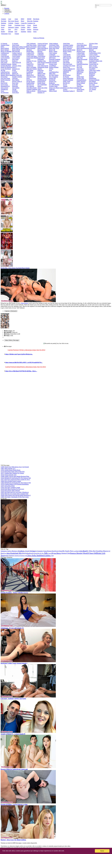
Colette (65, 53)
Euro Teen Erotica (54, 61)
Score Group (4, 84)
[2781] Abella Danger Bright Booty (10, 470)
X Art (90, 91)
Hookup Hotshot (53, 67)
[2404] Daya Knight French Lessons (11, 481)
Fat (34, 23)
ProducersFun (41, 81)
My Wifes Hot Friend (93, 551)
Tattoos (29, 31)
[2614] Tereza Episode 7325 (8, 475)
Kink (50, 70)
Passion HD (52, 78)
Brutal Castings (67, 51)
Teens (34, 31)
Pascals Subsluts (42, 78)
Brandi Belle (30, 51)
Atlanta (63, 553)
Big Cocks (11, 21)
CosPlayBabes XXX (95, 53)
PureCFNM (4, 83)
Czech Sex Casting (94, 56)
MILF (29, 27)
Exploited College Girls (95, 61)
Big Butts (3, 21)
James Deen (80, 69)
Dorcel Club (4, 61)
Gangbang (17, 25)
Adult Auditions (53, 43)
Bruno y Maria (53, 51)
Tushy (39, 89)
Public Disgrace (81, 81)
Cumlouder (52, 54)
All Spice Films (93, 43)
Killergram (40, 70)
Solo (16, 31)
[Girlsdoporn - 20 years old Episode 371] (28, 626)
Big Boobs (36, 19)
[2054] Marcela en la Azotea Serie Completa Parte (14, 493)
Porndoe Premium (68, 80)
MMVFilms (80, 72)
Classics (17, 23)
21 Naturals (4, 43)
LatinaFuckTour (5, 72)
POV (16, 29)
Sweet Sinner (59, 551)
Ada (46, 553)
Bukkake (3, 23)
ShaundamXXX (5, 86)
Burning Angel (81, 51)
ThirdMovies (4, 89)
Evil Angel (66, 61)
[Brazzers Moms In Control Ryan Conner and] (28, 767)
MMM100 (66, 72)
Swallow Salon (53, 86)
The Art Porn (92, 88)
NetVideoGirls (42, 76)
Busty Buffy (92, 51)
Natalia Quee (8, 555)
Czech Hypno (67, 56)
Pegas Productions (68, 78)
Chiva (29, 555)
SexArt (65, 84)
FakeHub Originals (6, 64)
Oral (9, 29)
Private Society (31, 81)
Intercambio (46, 555)
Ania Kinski (10, 553)
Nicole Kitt (19, 555)
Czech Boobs (66, 54)
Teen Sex (24, 555)
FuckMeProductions (82, 64)
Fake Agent (4, 62)
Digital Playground (82, 59)
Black (22, 21)
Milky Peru (52, 73)
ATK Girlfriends (31, 43)
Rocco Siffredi (81, 83)
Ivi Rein (83, 551)
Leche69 (14, 72)
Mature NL (15, 73)
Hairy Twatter (93, 65)
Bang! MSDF (80, 46)
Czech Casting (81, 54)
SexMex (79, 84)
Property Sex (52, 81)
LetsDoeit (40, 72)
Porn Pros (29, 80)
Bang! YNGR (16, 50)
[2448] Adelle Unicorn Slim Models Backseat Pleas (15, 476)
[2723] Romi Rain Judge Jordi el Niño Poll (12, 471)
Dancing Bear (93, 57)
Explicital (79, 61)
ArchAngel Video (54, 45)
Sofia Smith (36, 555)
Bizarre (17, 21)
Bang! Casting (42, 46)
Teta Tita (79, 88)
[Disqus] (56, 397)
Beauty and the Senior (69, 50)
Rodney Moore (93, 83)
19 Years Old (91, 553)
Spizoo (39, 86)
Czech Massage (81, 56)
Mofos (65, 73)
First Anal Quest (67, 64)
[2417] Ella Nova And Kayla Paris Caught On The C (15, 479)
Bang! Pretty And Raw (18, 48)
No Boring (66, 76)
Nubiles (91, 76)
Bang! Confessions (54, 46)
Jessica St (16, 551)
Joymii (14, 70)
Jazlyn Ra (10, 551)
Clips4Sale (40, 53)
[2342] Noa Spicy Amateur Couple (10, 487)
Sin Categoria (30, 86)
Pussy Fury (15, 83)
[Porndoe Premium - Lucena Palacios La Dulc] (28, 803)
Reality (3, 31)
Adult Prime (66, 43)
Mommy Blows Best (6, 75)
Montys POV (30, 75)
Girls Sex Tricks (16, 65)
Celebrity (10, 23)
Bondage (35, 21)
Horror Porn (66, 67)
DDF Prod (80, 57)
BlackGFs (79, 50)
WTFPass (15, 91)
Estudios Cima (42, 61)
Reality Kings (41, 83)
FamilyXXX (30, 64)
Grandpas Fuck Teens (69, 65)
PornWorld (52, 80)
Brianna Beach (51, 551)
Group (29, 25)
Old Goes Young (5, 78)
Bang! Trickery (5, 50)
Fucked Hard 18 (93, 64)
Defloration (41, 59)
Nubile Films (80, 76)
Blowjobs (30, 21)
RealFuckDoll (30, 83)
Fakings (14, 64)
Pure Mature (92, 81)
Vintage (17, 33)
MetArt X (29, 73)
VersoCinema (80, 89)
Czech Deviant (5, 56)
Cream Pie (24, 23)
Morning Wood (81, 553)
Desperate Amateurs (54, 59)
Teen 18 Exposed (94, 86)
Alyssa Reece (56, 553)
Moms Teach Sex (17, 75)
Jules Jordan (30, 70)
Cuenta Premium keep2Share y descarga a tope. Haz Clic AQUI (25, 367)
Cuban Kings (30, 54)
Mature (35, 27)
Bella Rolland (26, 553)
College (22, 551)
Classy (34, 551)
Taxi (5, 553)
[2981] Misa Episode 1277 (8, 468)
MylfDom (92, 75)
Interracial (11, 27)
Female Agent (53, 64)
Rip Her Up (66, 83)
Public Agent (66, 81)
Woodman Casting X (69, 91)
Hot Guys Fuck (93, 67)
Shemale (10, 31)
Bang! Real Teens (54, 48)
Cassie (49, 553)
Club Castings (53, 53)
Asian (16, 19)
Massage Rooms (5, 73)
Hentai (35, 25)
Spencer (73, 553)
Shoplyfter (15, 86)
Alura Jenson (24, 303)
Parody (23, 29)
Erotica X (15, 61)
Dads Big (78, 551)
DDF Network (67, 57)
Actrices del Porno (43, 43)
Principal (6, 8)
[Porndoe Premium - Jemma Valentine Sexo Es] (28, 591)
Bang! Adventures (32, 46)
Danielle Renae (33, 553)
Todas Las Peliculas (38, 38)
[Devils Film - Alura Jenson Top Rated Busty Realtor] (28, 301)
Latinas (17, 27)
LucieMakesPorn (54, 72)
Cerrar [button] (102, 851)
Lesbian (23, 27)
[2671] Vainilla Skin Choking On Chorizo (12, 473)
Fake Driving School (43, 62)
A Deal (68, 553)
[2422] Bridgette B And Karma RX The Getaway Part (16, 478)
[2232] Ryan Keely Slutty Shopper (10, 490)
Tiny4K (14, 89)
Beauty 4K (52, 50)
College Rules (81, 53)
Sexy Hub (92, 84)
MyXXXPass (67, 75)
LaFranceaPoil (67, 70)
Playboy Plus (80, 78)
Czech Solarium (5, 57)
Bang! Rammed (31, 48)
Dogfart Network (94, 59)
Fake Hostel (66, 62)
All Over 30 (80, 43)
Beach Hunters (42, 50)
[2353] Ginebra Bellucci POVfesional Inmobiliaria (15, 484)
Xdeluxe (29, 92)
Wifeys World (53, 91)
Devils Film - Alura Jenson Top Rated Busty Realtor (15, 268)
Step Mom (103, 551)
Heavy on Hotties (31, 67)
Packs (28, 78)
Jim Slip (3, 70)
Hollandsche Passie (43, 67)
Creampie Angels (17, 54)
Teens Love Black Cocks (56, 88)
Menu (4, 5)
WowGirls (79, 91)
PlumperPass (92, 78)
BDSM (29, 19)
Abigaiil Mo (28, 551)
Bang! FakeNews (68, 46)
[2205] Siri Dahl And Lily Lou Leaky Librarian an (15, 492)
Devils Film (66, 59)
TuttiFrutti (52, 89)
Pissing (29, 29)
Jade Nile (18, 553)
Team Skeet (80, 86)
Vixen (2, 91)
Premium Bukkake (94, 80)
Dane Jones (4, 59)
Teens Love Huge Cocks (70, 88)
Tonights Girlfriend (32, 89)
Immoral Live (16, 69)
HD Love (79, 65)
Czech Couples (93, 54)
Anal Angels (15, 45)
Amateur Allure (5, 45)
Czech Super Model (32, 57)
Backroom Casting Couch (19, 46)
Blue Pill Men (16, 51)
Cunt (52, 555)
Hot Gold (79, 67)
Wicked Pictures (42, 91)
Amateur (3, 19)
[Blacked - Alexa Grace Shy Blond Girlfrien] (28, 838)
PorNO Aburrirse (5, 80)
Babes (2, 46)
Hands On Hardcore (6, 67)
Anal (9, 19)
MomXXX (92, 73)
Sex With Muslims (54, 84)
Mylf (78, 75)
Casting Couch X (17, 53)
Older (2, 29)
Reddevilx (52, 83)
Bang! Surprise (93, 48)
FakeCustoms (93, 62)
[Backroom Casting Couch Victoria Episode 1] (28, 661)
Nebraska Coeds (31, 76)
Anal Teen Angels (31, 45)
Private (3, 81)
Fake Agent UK (16, 62)
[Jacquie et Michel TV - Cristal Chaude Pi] (28, 732)
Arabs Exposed (42, 45)
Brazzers (40, 51)
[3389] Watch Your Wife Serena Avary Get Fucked (15, 467)
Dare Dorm (15, 59)
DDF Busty (52, 57)
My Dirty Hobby (53, 75)
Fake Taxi (79, 62)
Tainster (65, 86)
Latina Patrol (80, 70)
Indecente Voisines (32, 69)
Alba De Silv (40, 553)
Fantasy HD (41, 64)
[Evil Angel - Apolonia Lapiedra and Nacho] (28, 697)
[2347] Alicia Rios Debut (8, 486)
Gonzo (23, 25)
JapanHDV (92, 69)
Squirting (23, 31)
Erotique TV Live (31, 61)
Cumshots (30, 23)
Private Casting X (17, 81)
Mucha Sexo (41, 75)
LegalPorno (30, 72)
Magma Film (92, 72)
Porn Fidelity (15, 80)
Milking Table (41, 73)
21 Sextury (15, 43)
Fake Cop (29, 62)
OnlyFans (15, 78)
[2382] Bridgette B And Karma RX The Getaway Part (16, 482)
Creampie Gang (42, 551)
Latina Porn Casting (94, 70)
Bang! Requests (67, 48)
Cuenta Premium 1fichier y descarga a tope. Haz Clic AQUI (26, 350)
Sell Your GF (30, 84)
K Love (74, 551)
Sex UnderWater (42, 84)
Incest (2, 27)
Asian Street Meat (82, 45)
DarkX (28, 59)
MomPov (79, 73)
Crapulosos (4, 54)
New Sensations (53, 76)
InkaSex (40, 69)
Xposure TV (41, 92)
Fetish (10, 25)
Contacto (6, 13)
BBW (22, 19)
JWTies (51, 69)
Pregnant (35, 29)
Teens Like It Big (42, 88)
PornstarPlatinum (81, 80)
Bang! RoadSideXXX (83, 48)
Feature (3, 25)
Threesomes (4, 33)
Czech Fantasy (16, 56)
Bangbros (29, 50)
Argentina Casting (68, 45)
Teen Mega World (31, 88)
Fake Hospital (53, 62)
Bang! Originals (93, 46)
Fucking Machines (6, 65)
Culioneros (41, 54)
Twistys (65, 89)
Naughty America (17, 76)
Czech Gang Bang (32, 56)
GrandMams (52, 65)
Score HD (15, 84)
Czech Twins (41, 57)
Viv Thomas (92, 89)
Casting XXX (30, 53)
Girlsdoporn (30, 65)
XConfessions (4, 92)
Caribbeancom (5, 53)
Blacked (91, 50)
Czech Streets (16, 57)
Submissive (4, 551)
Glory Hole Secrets (43, 65)
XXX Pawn (15, 92)
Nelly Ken (14, 555)
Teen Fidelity (15, 88)
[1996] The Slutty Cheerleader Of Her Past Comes (15, 497)
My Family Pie (67, 551)
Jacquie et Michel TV (69, 69)
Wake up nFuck (31, 91)
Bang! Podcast (5, 48)
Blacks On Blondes (6, 51)
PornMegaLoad (42, 80)
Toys (9, 33)
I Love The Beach (6, 69)
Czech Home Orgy (54, 56)
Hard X (14, 67)
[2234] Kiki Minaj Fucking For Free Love (12, 489)
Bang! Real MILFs (43, 48)
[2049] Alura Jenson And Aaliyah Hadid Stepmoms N (16, 495)
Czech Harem (41, 56)
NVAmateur (4, 76)
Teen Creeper (4, 88)
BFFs (90, 45)
